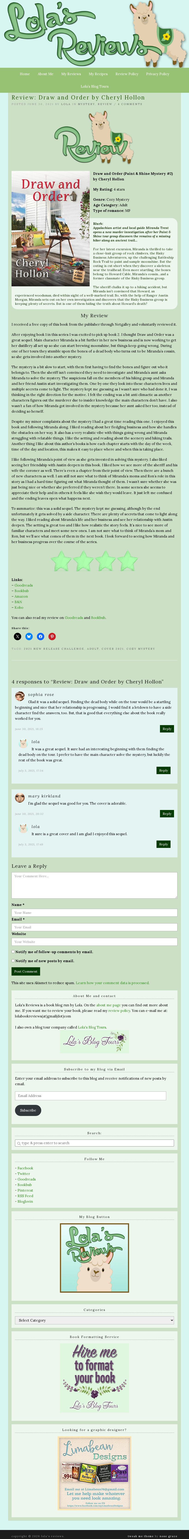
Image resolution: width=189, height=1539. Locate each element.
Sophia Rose (41, 694)
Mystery (86, 104)
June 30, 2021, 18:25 (29, 729)
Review (105, 104)
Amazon (21, 596)
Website (19, 934)
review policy (119, 1010)
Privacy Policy (157, 74)
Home (25, 74)
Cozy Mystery (141, 648)
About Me (45, 74)
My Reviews (71, 74)
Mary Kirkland (44, 796)
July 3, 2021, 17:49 (30, 844)
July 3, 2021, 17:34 (30, 770)
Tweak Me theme (141, 1536)
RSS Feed (25, 1196)
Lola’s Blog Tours (95, 86)
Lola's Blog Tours (92, 1027)
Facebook (25, 1168)
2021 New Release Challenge (54, 648)
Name (18, 904)
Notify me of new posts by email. (44, 961)
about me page (108, 1005)
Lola (66, 104)
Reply (167, 729)
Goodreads (24, 585)
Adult (93, 648)
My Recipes (98, 74)
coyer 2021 (113, 648)
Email (18, 919)
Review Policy (126, 74)
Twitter (24, 1173)
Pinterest (25, 1190)
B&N (18, 602)
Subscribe (28, 1110)
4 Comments (130, 104)
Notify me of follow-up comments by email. (54, 952)
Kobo (19, 607)
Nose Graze (168, 1536)
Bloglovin (25, 1201)
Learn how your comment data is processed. (113, 983)
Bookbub (22, 591)
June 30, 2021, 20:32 (29, 814)
